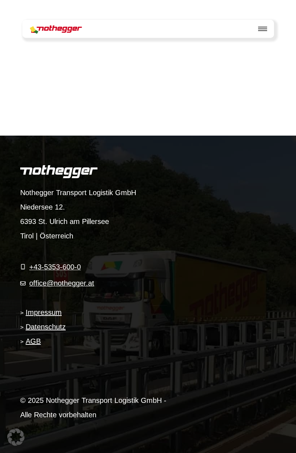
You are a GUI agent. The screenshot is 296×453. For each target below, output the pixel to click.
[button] (16, 437)
